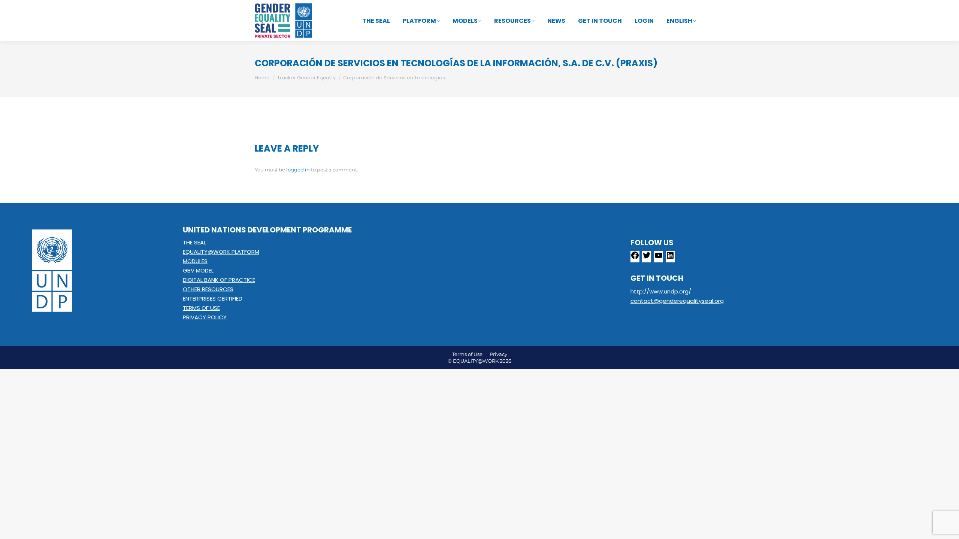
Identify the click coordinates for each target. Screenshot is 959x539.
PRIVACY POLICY (205, 317)
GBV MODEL (198, 270)
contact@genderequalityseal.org (677, 301)
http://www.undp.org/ (660, 291)
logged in (298, 170)
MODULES (195, 261)
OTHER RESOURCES (208, 289)
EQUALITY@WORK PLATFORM (221, 252)
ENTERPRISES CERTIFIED (212, 298)
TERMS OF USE (201, 308)
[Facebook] (634, 258)
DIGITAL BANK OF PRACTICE (219, 280)
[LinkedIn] (670, 258)
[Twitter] (646, 258)
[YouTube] (658, 258)
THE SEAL (194, 242)
